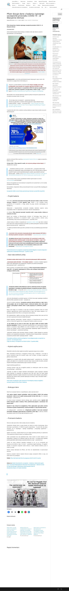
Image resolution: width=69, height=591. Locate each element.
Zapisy (55, 25)
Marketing (28, 5)
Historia (13, 5)
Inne (45, 7)
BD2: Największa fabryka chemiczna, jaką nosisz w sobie (57, 111)
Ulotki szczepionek (53, 7)
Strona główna (15, 1)
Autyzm (28, 3)
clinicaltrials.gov (10, 180)
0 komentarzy (35, 20)
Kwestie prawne (21, 5)
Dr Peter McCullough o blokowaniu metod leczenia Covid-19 (21, 466)
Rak (42, 7)
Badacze (34, 3)
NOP (34, 5)
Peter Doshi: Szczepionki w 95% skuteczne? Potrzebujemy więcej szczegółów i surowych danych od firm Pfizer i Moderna (40, 531)
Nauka (39, 5)
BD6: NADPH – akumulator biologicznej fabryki (57, 85)
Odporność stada (52, 1)
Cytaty (35, 1)
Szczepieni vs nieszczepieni (34, 7)
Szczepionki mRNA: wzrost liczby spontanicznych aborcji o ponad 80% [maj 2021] (26, 191)
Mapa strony (23, 1)
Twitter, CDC (38, 153)
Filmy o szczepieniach (50, 3)
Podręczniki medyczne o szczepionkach (19, 7)
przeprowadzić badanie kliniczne (30, 159)
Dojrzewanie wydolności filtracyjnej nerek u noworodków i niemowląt (57, 57)
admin (16, 20)
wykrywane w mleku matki (32, 222)
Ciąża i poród (41, 3)
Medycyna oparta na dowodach (48, 5)
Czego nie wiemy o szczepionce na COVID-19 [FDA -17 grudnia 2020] (22, 341)
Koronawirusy (30, 1)
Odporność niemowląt (43, 1)
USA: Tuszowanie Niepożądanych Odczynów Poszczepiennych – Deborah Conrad (25, 464)
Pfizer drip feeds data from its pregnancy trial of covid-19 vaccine (25, 458)
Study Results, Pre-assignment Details (24, 246)
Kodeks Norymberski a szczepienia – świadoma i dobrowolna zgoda (28, 463)
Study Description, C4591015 (39, 234)
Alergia (23, 3)
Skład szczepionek (15, 3)
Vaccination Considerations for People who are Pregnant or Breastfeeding (27, 91)
